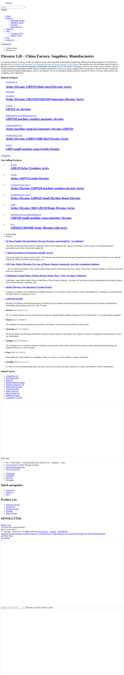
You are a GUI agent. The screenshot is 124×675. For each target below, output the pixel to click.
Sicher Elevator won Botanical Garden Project (29, 287)
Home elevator (16, 27)
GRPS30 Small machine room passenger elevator (41, 217)
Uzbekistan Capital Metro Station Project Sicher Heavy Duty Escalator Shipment (46, 275)
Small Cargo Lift (12, 391)
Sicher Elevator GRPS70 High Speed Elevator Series (38, 86)
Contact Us (10, 40)
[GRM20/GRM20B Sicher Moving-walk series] (12, 225)
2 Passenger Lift (12, 376)
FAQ (8, 38)
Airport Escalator (12, 389)
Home (8, 16)
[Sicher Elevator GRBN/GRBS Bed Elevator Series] (14, 135)
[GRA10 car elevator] (9, 106)
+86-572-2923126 (13, 469)
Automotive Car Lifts (14, 398)
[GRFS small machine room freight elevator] (9, 145)
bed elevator (10, 507)
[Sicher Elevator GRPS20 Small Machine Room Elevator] (20, 195)
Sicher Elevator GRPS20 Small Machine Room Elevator (46, 198)
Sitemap (53, 532)
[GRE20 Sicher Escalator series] (14, 165)
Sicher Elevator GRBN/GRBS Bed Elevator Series (37, 138)
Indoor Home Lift (12, 393)
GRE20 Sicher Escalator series (30, 168)
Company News (17, 33)
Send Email (5, 538)
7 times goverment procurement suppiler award (29, 252)
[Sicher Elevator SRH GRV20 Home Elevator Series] (13, 205)
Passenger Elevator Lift (45, 64)
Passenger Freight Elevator (11, 534)
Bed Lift (9, 380)
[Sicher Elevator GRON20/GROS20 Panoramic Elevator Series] (10, 96)
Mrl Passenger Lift (28, 64)
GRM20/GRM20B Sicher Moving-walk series (39, 227)
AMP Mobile (63, 532)
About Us (9, 29)
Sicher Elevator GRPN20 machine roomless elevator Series (47, 188)
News (8, 31)
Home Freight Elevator (96, 534)
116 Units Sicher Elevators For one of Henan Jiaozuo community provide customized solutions (52, 264)
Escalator (14, 25)
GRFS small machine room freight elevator (33, 148)
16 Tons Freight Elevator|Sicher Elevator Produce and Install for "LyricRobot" (45, 241)
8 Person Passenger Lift (15, 385)
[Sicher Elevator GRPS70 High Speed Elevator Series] (11, 82)
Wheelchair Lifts (12, 378)
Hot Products (43, 532)
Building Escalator (13, 395)
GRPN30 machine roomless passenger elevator (35, 118)
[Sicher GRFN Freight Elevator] (13, 175)
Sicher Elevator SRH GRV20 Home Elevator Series (43, 208)
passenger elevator (18, 20)
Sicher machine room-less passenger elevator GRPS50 (39, 128)
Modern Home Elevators (15, 382)
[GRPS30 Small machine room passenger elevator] (26, 215)
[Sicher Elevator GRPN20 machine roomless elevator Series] (20, 185)
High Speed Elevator (14, 387)
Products (9, 18)
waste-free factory (14, 298)
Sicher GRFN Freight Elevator (30, 178)
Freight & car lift (17, 23)
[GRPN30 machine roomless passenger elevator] (21, 116)
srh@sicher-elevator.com (15, 467)
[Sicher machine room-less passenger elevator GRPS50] (14, 126)
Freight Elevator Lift (30, 534)
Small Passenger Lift (60, 534)
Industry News (16, 36)
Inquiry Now (6, 525)
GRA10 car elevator (18, 109)
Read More (10, 92)
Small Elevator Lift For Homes (66, 64)
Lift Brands (16, 64)
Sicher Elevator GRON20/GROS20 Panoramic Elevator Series (45, 99)
